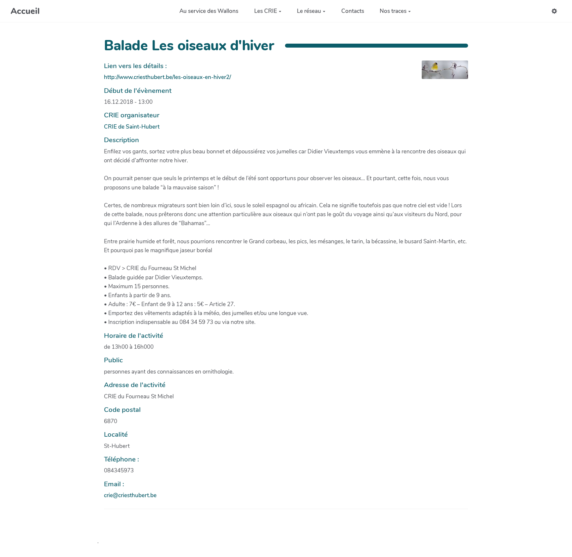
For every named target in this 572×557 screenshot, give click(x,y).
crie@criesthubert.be (130, 495)
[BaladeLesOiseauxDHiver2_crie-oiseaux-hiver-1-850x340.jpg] (441, 73)
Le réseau (309, 11)
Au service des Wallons (208, 11)
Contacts (352, 11)
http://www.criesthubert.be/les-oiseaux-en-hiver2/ (167, 77)
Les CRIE (265, 11)
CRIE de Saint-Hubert (132, 127)
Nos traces (393, 11)
